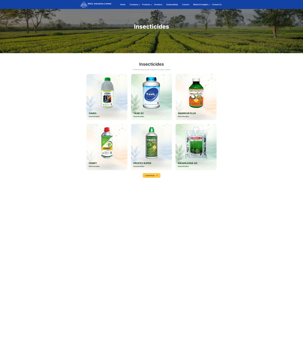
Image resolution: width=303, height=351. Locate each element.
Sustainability (172, 4)
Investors (158, 4)
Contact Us (217, 4)
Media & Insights (200, 4)
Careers (185, 4)
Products (146, 4)
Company (133, 4)
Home (122, 4)
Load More (150, 175)
